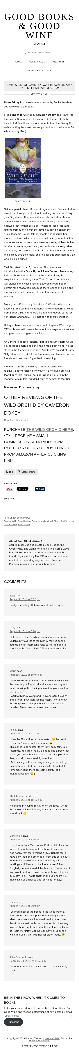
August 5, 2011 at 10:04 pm (26, 674)
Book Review (24, 521)
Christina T (16, 835)
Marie (13, 670)
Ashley (13, 729)
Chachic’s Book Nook (16, 420)
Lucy (12, 627)
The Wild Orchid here (49, 429)
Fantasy (36, 521)
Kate (12, 595)
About (19, 61)
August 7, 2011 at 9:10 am (25, 905)
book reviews (23, 518)
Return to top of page (39, 1046)
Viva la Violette (52, 1038)
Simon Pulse (10, 524)
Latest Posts (28, 471)
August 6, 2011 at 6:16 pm (25, 839)
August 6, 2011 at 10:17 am (26, 799)
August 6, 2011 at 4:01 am (25, 733)
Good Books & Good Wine (39, 26)
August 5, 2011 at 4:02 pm (25, 599)
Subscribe (13, 1021)
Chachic (14, 902)
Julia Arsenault (18, 957)
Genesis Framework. (39, 1040)
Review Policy (38, 61)
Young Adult (24, 524)
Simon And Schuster (64, 521)
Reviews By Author (39, 70)
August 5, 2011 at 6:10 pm (25, 631)
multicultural (47, 521)
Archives (58, 61)
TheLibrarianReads (21, 796)
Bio (11, 471)
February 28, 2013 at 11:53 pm (28, 960)
